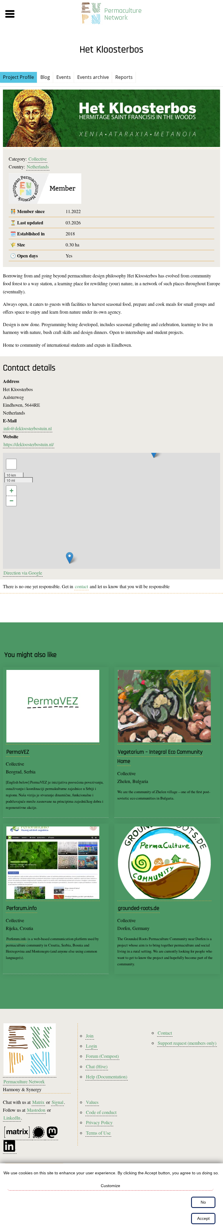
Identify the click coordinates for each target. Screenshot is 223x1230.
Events (63, 77)
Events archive (93, 77)
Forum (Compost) (102, 1056)
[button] (37, 14)
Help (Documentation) (106, 1076)
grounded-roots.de (138, 908)
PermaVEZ (17, 752)
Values (92, 1102)
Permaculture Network (123, 14)
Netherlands (38, 166)
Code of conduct (101, 1112)
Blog (45, 77)
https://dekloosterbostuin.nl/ (28, 444)
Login (91, 1046)
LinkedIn (11, 1118)
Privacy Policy (99, 1122)
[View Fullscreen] (11, 464)
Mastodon (36, 1110)
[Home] (91, 14)
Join (89, 1036)
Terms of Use (98, 1133)
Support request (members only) (187, 1043)
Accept (203, 1218)
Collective (37, 159)
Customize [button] (110, 1185)
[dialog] (111, 1196)
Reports (124, 77)
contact (81, 586)
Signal (57, 1102)
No (203, 1202)
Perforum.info (21, 908)
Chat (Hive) (96, 1066)
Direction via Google (22, 573)
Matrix (38, 1102)
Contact (165, 1033)
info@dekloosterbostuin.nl (27, 428)
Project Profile (18, 77)
